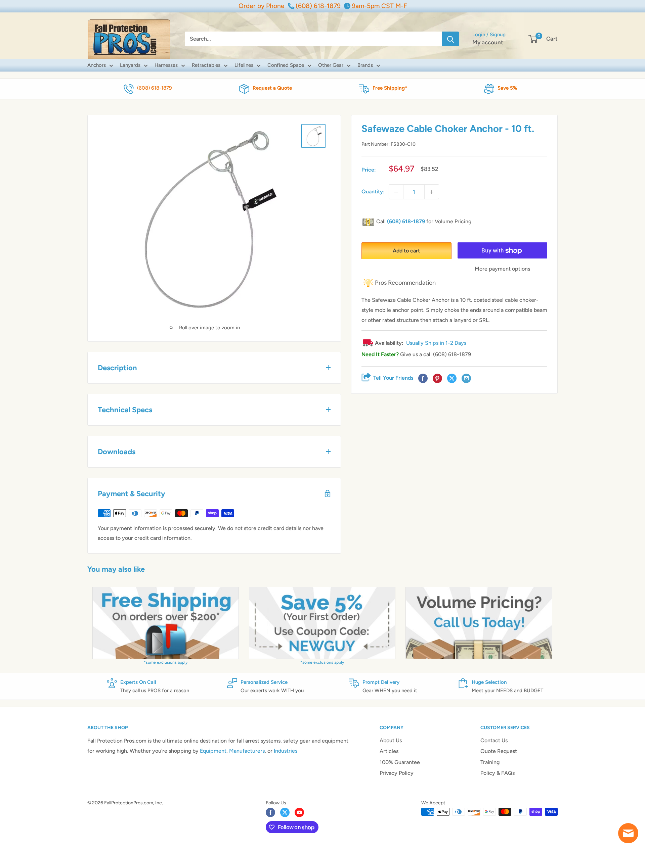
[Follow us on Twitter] (285, 812)
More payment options (502, 269)
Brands (365, 65)
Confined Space (285, 65)
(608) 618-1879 (154, 88)
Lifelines (243, 65)
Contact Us (494, 740)
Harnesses (166, 65)
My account (487, 42)
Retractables (206, 65)
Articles (389, 751)
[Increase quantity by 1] (432, 192)
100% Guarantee (400, 762)
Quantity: (373, 192)
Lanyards (130, 65)
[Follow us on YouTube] (299, 812)
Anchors (96, 65)
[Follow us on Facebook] (270, 812)
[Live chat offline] (628, 833)
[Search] (450, 39)
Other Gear (330, 65)
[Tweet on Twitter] (452, 379)
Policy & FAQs (497, 773)
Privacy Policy (397, 773)
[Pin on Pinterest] (437, 379)
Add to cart (406, 251)
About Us (391, 740)
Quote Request (498, 751)
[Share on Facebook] (423, 379)
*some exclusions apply (165, 662)
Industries (285, 751)
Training (490, 762)
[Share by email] (466, 379)
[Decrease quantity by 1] (396, 192)
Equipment (213, 751)
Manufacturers (247, 751)
